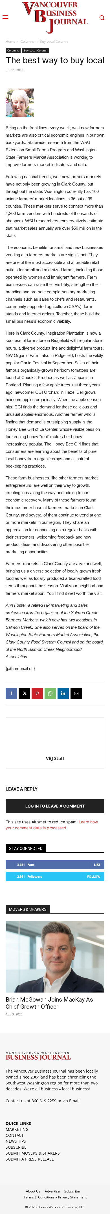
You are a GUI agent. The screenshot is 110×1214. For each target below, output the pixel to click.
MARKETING (17, 1129)
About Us (33, 1191)
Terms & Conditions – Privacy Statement (55, 1197)
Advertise (52, 1191)
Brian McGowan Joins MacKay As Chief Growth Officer (49, 1003)
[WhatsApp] (50, 693)
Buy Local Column (54, 41)
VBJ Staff (55, 758)
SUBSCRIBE (16, 1147)
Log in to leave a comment (55, 806)
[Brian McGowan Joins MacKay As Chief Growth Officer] (55, 957)
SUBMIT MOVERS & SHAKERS (33, 1153)
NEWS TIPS (16, 1141)
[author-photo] (55, 750)
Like (97, 864)
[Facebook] (11, 693)
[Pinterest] (37, 693)
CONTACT (15, 1135)
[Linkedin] (63, 693)
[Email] (76, 693)
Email (74, 1100)
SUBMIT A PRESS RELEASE (30, 1159)
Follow (93, 876)
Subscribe (72, 1191)
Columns (27, 41)
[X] (24, 693)
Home (10, 41)
